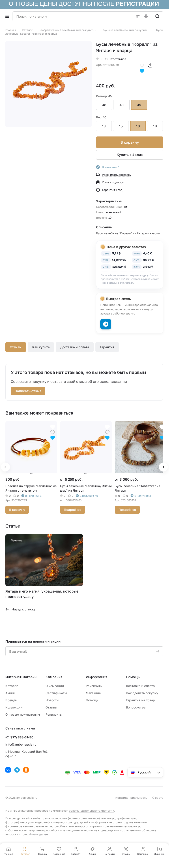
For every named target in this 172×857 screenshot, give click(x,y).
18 (155, 126)
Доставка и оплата (74, 347)
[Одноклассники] (26, 768)
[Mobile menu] (7, 16)
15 (121, 126)
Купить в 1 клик (130, 155)
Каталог (11, 685)
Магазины (93, 692)
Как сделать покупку (142, 692)
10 (138, 126)
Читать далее (38, 833)
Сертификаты (56, 692)
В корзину (129, 142)
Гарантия (107, 347)
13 (104, 126)
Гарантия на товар (140, 699)
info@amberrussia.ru (20, 743)
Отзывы (16, 347)
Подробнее (71, 508)
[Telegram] (17, 768)
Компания (53, 676)
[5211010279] (48, 84)
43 (122, 105)
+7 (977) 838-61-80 (19, 736)
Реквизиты (53, 713)
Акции (10, 692)
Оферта (157, 796)
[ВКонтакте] (8, 768)
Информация (96, 676)
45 (139, 105)
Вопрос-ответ (136, 706)
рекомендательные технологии (91, 809)
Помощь (92, 699)
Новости (52, 699)
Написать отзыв (28, 391)
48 (104, 105)
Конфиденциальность (131, 796)
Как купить (40, 347)
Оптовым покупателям (22, 713)
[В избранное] (142, 65)
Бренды (11, 699)
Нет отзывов (117, 59)
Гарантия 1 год (112, 190)
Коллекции (14, 706)
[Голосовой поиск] (147, 16)
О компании (54, 685)
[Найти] (157, 16)
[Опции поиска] (137, 16)
